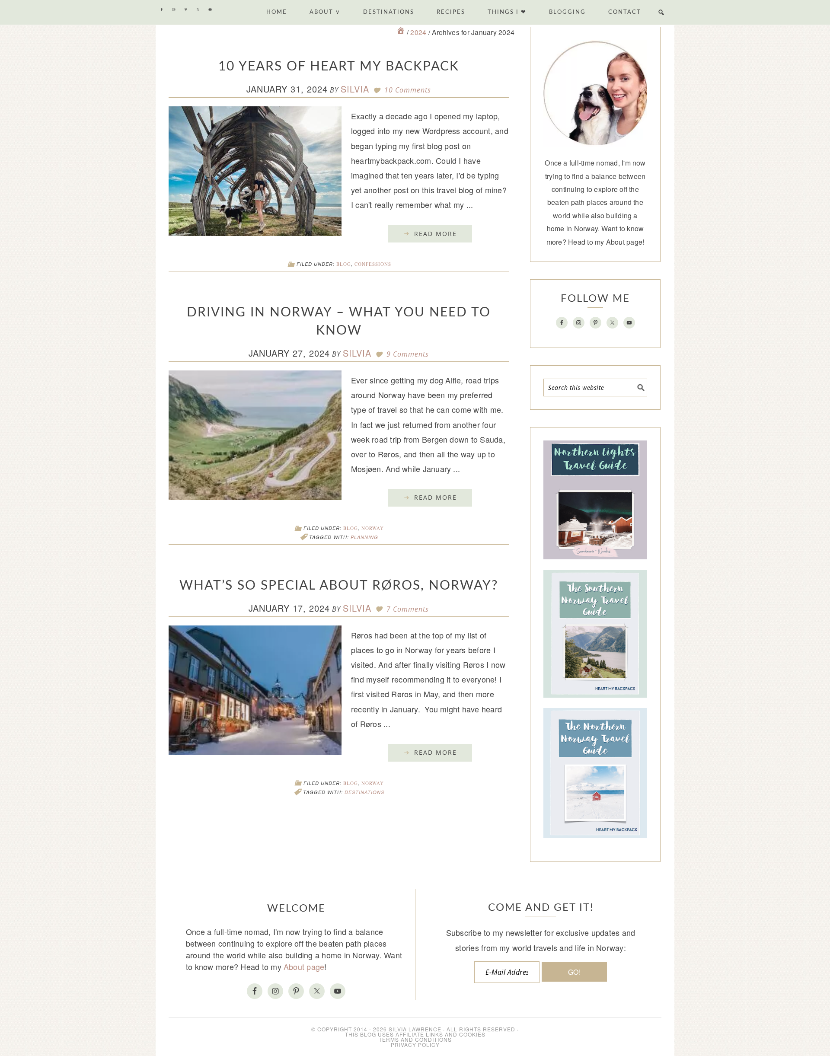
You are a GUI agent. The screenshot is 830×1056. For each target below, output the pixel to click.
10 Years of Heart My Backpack (338, 66)
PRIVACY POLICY (415, 1044)
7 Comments (407, 609)
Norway (372, 528)
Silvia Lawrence (415, 1029)
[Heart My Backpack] (400, 32)
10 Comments (407, 90)
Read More (435, 234)
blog (343, 264)
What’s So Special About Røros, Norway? (338, 585)
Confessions (372, 264)
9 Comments (407, 354)
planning (364, 537)
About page (624, 242)
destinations (364, 792)
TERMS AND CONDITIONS (415, 1039)
